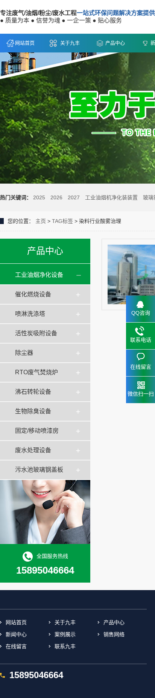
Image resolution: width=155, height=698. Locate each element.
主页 (40, 221)
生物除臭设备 (33, 411)
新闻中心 (16, 634)
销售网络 (114, 634)
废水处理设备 (33, 450)
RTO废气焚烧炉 (36, 372)
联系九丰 (65, 646)
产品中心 (115, 43)
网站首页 (25, 43)
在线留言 (16, 646)
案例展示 (65, 634)
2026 (56, 197)
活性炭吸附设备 (36, 333)
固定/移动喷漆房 (37, 430)
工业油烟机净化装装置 (111, 197)
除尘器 (24, 353)
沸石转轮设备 (33, 392)
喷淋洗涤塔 (30, 314)
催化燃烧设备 (33, 294)
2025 (39, 197)
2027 (74, 197)
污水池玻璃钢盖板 (39, 469)
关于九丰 (70, 43)
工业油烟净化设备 (39, 275)
